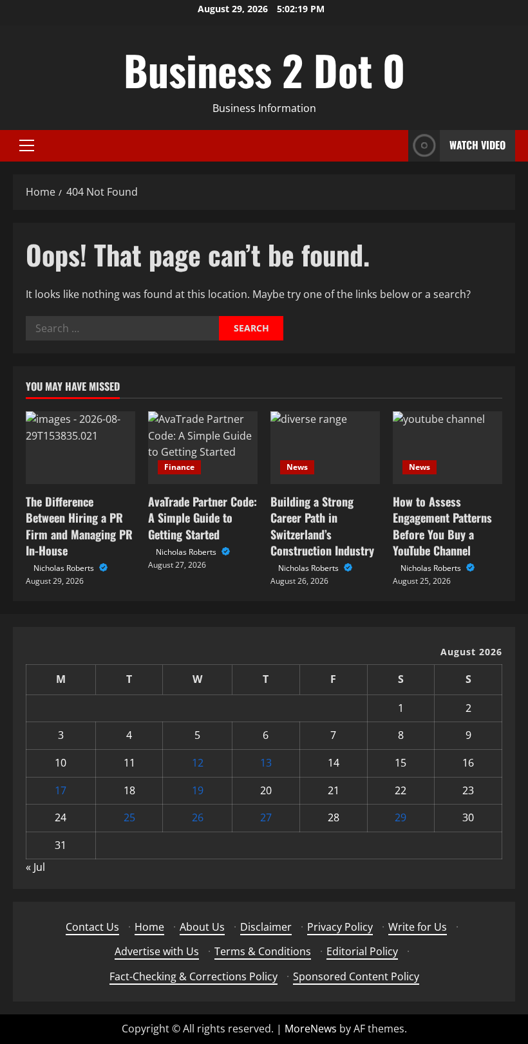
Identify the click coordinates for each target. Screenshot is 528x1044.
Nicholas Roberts (64, 568)
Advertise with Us (157, 951)
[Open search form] (395, 145)
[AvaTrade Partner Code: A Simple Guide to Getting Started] (203, 447)
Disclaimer (266, 927)
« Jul (35, 867)
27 (266, 817)
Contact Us (92, 927)
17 (60, 790)
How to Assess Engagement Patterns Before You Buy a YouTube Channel (442, 526)
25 (129, 817)
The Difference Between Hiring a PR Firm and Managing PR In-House (79, 526)
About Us (202, 927)
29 (400, 817)
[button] (27, 145)
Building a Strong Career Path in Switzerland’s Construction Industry (322, 526)
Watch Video (477, 145)
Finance (179, 466)
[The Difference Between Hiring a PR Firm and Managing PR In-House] (80, 447)
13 (266, 763)
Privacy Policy (340, 927)
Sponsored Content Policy (356, 976)
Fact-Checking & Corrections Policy (193, 976)
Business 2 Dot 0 (264, 69)
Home (149, 927)
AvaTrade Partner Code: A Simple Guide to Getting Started (202, 517)
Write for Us (417, 927)
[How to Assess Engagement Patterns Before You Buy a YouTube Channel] (447, 447)
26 (197, 817)
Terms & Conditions (262, 951)
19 (197, 790)
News (297, 466)
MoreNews (311, 1028)
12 (197, 763)
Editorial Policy (362, 951)
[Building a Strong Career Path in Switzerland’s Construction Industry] (325, 447)
